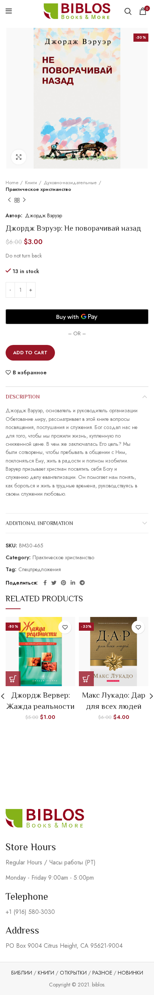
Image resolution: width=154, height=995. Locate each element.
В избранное (30, 372)
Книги (31, 182)
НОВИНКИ (130, 972)
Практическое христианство (38, 189)
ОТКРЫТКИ (73, 972)
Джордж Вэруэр (43, 215)
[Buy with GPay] (77, 316)
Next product (24, 200)
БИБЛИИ (21, 972)
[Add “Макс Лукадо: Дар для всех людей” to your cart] (86, 678)
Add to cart (30, 352)
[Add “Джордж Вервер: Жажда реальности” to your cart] (13, 678)
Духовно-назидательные (70, 182)
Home (12, 182)
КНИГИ (46, 972)
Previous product (9, 200)
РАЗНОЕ (102, 972)
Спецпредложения (39, 569)
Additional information (39, 523)
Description (23, 397)
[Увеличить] (18, 157)
